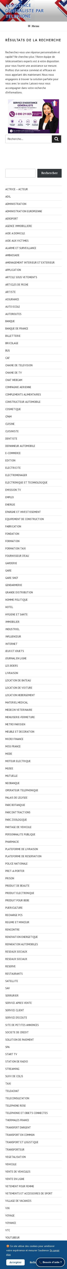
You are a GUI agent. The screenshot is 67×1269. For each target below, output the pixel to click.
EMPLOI (9, 497)
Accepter (15, 1262)
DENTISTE (11, 438)
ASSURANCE (12, 299)
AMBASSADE (12, 255)
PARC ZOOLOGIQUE (16, 819)
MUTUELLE (11, 775)
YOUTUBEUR (12, 1237)
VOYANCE (10, 1223)
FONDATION (12, 533)
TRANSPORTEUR (14, 1149)
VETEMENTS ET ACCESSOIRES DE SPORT (29, 1193)
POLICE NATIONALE (16, 863)
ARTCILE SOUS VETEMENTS (21, 277)
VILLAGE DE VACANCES (18, 1200)
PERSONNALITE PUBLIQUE (20, 834)
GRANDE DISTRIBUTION (19, 592)
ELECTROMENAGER (16, 475)
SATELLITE (11, 981)
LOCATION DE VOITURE (18, 687)
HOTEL (9, 607)
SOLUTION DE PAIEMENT (19, 1039)
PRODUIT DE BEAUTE (17, 885)
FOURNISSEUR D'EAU (17, 556)
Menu (35, 26)
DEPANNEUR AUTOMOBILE (20, 446)
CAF (7, 358)
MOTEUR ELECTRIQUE (18, 761)
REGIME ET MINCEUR (17, 922)
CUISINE (10, 424)
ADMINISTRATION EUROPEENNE (23, 211)
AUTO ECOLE (12, 306)
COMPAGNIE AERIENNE (18, 387)
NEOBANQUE (12, 783)
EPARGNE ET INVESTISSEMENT (23, 512)
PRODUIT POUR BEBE (17, 900)
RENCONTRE (12, 929)
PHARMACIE (12, 841)
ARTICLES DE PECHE (16, 284)
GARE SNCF (11, 578)
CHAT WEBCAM (13, 380)
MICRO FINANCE (14, 739)
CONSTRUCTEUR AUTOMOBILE (23, 402)
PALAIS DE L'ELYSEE (16, 797)
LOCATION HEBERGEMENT (20, 695)
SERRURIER (12, 995)
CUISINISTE (12, 431)
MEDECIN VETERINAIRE (18, 709)
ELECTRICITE (13, 467)
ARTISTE (10, 292)
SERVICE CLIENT (14, 1010)
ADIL (8, 196)
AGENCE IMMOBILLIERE (18, 226)
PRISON (9, 878)
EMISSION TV (13, 490)
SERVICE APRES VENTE (18, 1003)
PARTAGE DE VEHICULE (18, 827)
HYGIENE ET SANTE (16, 614)
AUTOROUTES (13, 314)
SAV (7, 988)
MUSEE (9, 768)
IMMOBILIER (12, 621)
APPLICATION (13, 270)
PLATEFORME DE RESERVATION (23, 856)
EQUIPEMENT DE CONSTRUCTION (24, 519)
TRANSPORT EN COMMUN (19, 1135)
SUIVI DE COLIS (14, 1076)
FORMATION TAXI (15, 548)
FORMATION (12, 541)
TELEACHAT (12, 1091)
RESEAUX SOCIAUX (16, 951)
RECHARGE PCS (14, 915)
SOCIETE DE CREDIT (17, 1032)
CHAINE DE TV (13, 372)
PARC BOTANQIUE (15, 805)
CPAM (8, 416)
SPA (7, 1047)
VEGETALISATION (15, 1157)
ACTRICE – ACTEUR (16, 189)
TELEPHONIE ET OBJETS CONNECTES (26, 1113)
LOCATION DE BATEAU (18, 680)
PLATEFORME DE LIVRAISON (21, 849)
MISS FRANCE (13, 746)
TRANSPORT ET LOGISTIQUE (21, 1142)
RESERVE (10, 966)
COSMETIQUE (13, 409)
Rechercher (49, 173)
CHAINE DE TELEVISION (19, 365)
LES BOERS (11, 665)
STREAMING (12, 1069)
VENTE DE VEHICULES (17, 1171)
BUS (7, 350)
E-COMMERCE (13, 453)
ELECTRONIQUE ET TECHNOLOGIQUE (26, 482)
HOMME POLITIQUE (16, 599)
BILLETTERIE (13, 336)
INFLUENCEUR (13, 636)
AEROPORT (11, 218)
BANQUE (10, 321)
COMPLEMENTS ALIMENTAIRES (23, 394)
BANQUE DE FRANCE (16, 328)
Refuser (35, 1262)
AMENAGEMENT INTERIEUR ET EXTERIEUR (30, 262)
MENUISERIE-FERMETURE (20, 717)
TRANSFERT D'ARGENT (18, 1127)
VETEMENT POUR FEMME (19, 1186)
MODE (8, 753)
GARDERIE (11, 563)
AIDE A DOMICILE (15, 233)
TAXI (8, 1083)
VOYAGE (10, 1215)
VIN (7, 1208)
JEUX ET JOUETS (14, 651)
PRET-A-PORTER (14, 871)
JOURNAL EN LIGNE (16, 658)
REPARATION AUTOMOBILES (21, 944)
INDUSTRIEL (12, 629)
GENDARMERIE (13, 585)
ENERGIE (10, 504)
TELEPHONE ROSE (15, 1105)
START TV (11, 1054)
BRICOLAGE (11, 343)
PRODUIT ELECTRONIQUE (19, 893)
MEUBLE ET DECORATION (19, 731)
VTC (7, 1230)
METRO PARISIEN (15, 724)
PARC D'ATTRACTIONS (17, 812)
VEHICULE (11, 1164)
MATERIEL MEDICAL (16, 702)
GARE (8, 570)
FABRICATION (13, 526)
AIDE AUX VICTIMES (17, 240)
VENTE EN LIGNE (14, 1179)
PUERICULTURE (14, 907)
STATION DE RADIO (16, 1061)
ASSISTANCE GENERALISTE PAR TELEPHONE (24, 11)
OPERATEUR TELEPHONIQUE (21, 790)
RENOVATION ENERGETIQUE (21, 937)
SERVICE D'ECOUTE (16, 1017)
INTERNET (11, 644)
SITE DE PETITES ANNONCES (22, 1025)
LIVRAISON (11, 673)
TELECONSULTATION (17, 1098)
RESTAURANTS (14, 973)
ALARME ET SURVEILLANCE (20, 248)
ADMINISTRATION (15, 204)
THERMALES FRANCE (17, 1120)
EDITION (10, 460)
